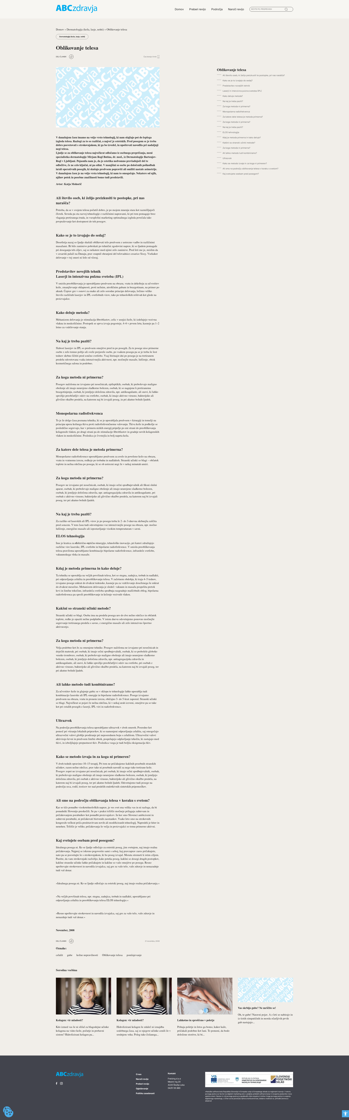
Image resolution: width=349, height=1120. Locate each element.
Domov (60, 29)
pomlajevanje (134, 955)
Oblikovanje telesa (112, 955)
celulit (59, 955)
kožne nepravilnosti (87, 955)
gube (69, 955)
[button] (345, 1113)
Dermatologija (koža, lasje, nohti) (85, 29)
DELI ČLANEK (61, 57)
